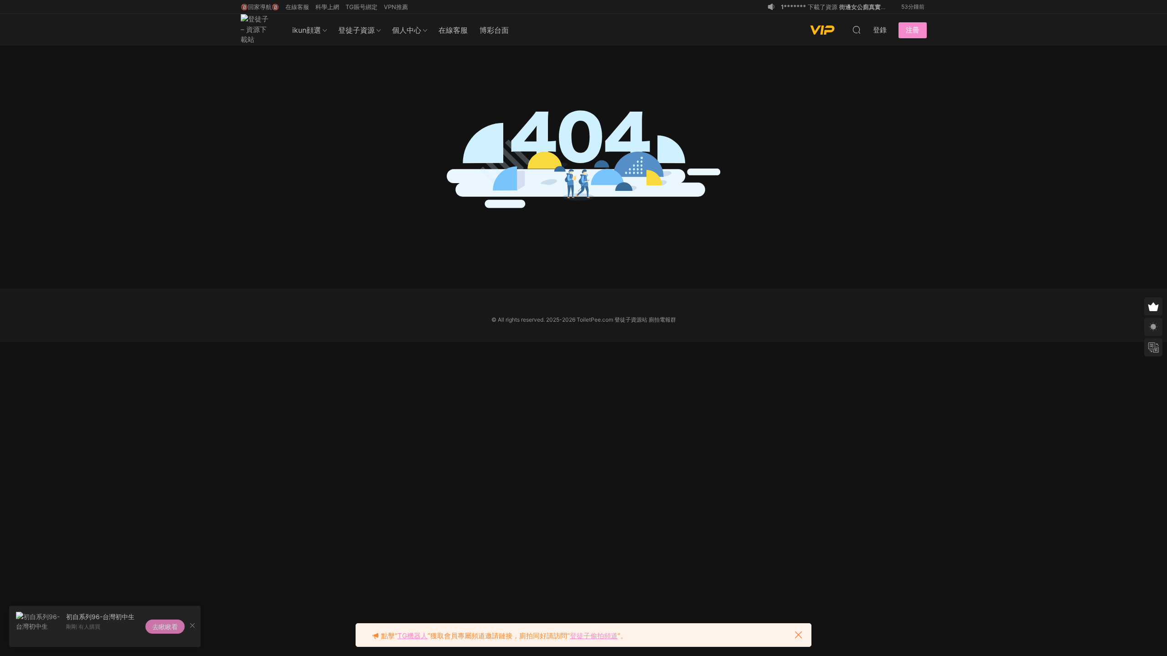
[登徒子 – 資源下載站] (257, 30)
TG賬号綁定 (361, 6)
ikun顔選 (306, 30)
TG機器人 (413, 635)
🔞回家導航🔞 (260, 6)
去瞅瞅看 (165, 626)
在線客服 (453, 30)
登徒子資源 (356, 30)
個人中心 (406, 30)
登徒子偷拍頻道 (594, 635)
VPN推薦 (396, 6)
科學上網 (327, 6)
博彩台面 (494, 30)
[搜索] (856, 29)
